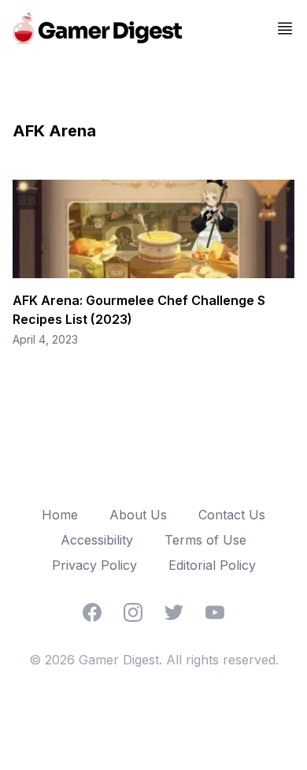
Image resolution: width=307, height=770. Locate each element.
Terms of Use (205, 540)
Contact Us (231, 515)
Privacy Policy (94, 565)
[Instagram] (133, 612)
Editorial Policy (212, 565)
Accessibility (97, 540)
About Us (138, 515)
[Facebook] (92, 612)
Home (60, 515)
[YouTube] (214, 612)
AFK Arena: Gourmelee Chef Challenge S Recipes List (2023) (139, 309)
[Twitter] (174, 612)
